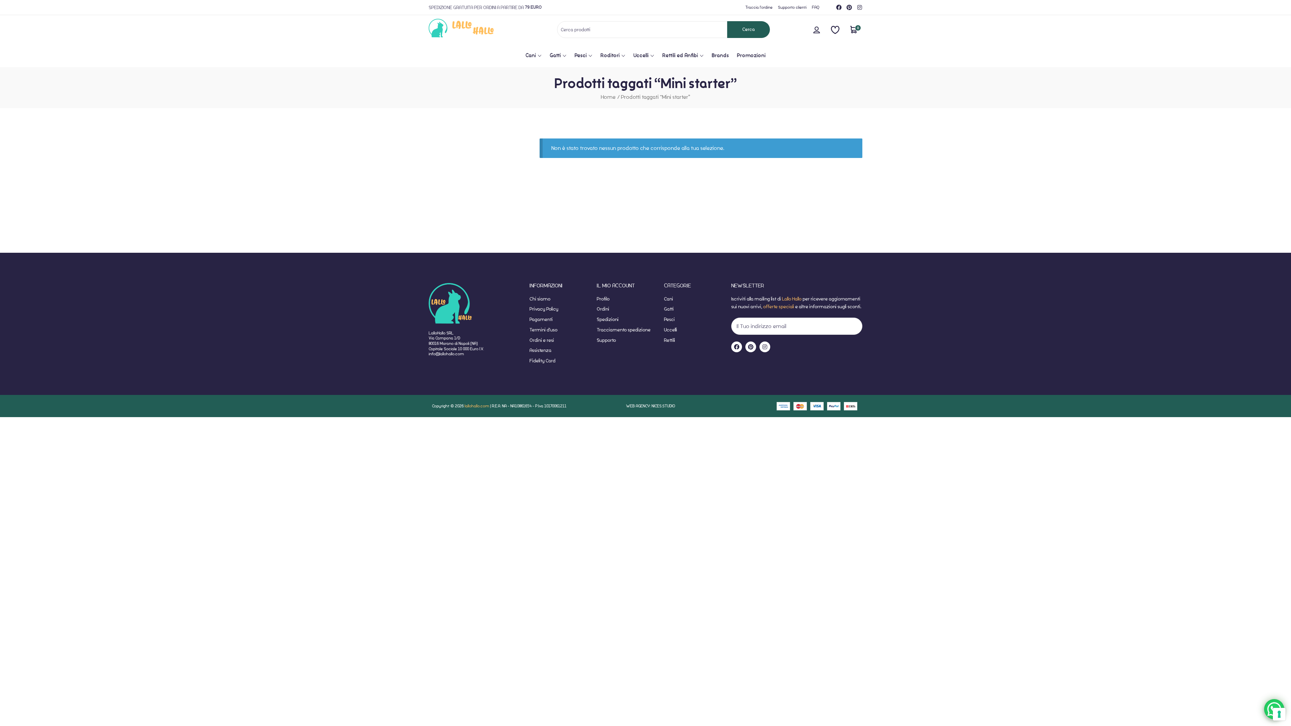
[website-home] (472, 29)
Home (608, 96)
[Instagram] (859, 7)
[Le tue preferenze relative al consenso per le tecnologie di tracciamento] (1279, 714)
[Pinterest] (849, 7)
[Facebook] (839, 7)
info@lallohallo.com (446, 353)
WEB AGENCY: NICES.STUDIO (650, 405)
